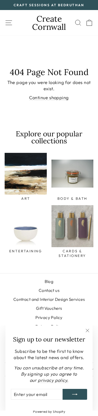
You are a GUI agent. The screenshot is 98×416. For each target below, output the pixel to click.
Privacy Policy (49, 317)
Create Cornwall (49, 23)
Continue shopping (49, 97)
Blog (49, 281)
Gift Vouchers (49, 308)
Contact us (49, 290)
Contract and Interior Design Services (49, 299)
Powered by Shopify (49, 411)
